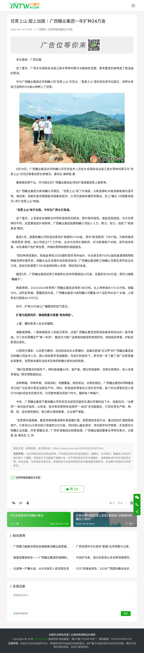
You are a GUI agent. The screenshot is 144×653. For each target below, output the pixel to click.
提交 (126, 613)
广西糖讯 (42, 29)
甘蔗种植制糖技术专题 (60, 29)
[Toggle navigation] (133, 5)
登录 (15, 613)
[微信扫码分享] (14, 503)
